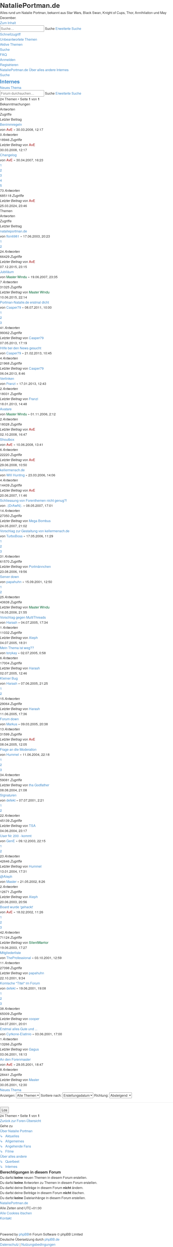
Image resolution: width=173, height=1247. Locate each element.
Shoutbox (7, 439)
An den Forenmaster (15, 1059)
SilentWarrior (38, 942)
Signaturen (8, 795)
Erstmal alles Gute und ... (18, 1028)
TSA (32, 825)
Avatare (6, 408)
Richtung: (101, 1095)
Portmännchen (40, 566)
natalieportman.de (13, 231)
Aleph (33, 637)
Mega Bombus (40, 520)
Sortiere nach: (51, 1095)
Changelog (8, 154)
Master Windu (16, 276)
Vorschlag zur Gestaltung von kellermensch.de (34, 530)
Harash (11, 622)
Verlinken (7, 378)
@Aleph (6, 876)
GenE (10, 840)
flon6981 (12, 236)
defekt (10, 800)
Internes (10, 81)
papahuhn (14, 581)
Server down (9, 576)
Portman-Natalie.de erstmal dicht (24, 302)
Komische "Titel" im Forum (20, 983)
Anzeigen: (8, 1095)
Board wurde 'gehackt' (16, 906)
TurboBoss (14, 536)
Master (11, 881)
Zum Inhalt (8, 22)
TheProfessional (18, 957)
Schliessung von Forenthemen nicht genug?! (33, 500)
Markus (11, 724)
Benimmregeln (11, 124)
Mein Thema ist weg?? (17, 647)
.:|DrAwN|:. (14, 505)
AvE (9, 129)
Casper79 (13, 307)
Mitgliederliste (10, 952)
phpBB (24, 1234)
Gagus (34, 1049)
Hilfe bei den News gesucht (20, 348)
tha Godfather (39, 784)
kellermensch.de (12, 469)
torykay (11, 652)
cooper (34, 1018)
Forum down (9, 718)
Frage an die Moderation (18, 749)
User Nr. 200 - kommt (15, 835)
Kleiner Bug (9, 678)
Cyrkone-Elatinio (18, 1033)
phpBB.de (52, 1239)
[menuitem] (18, 39)
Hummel (12, 754)
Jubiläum (7, 271)
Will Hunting (15, 475)
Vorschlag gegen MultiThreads (23, 617)
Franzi (11, 383)
